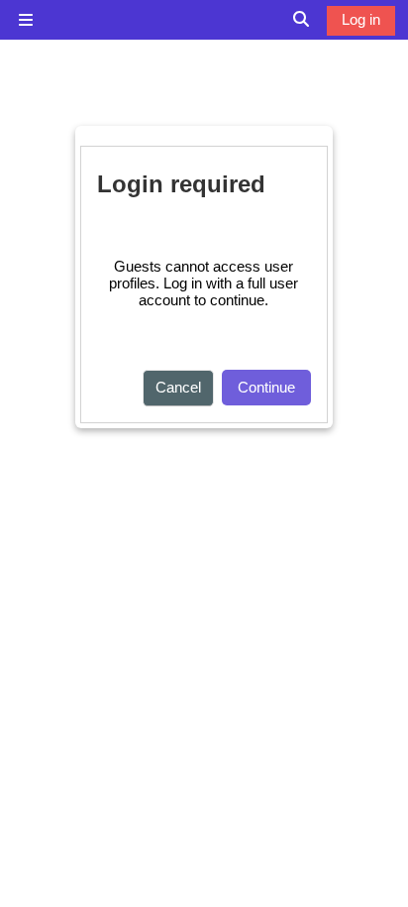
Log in (361, 19)
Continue (266, 387)
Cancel (178, 387)
